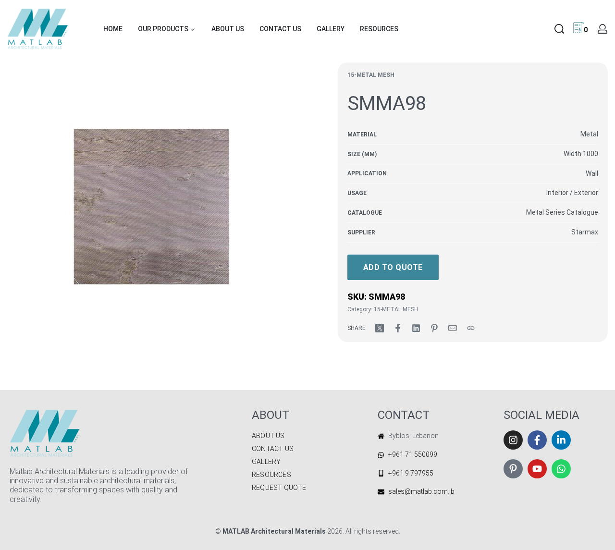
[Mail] (452, 328)
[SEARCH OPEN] (559, 29)
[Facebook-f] (537, 440)
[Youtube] (537, 468)
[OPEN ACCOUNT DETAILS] (602, 29)
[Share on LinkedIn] (416, 328)
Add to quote (393, 267)
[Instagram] (513, 440)
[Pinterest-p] (513, 468)
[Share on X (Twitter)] (379, 328)
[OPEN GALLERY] (151, 206)
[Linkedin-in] (561, 440)
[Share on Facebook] (398, 328)
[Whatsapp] (561, 468)
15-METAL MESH (370, 75)
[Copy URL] (471, 328)
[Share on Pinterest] (434, 328)
